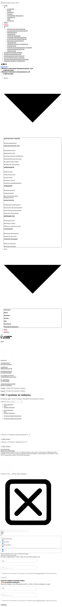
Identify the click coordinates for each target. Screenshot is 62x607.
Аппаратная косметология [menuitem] (16, 29)
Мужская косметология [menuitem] (15, 41)
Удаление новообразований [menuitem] (16, 37)
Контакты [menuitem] (10, 20)
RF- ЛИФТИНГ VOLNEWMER (5, 380)
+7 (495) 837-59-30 (8, 70)
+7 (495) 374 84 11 (5, 439)
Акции (6, 330)
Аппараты (7, 315)
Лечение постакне (9, 174)
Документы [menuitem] (11, 17)
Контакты (6, 332)
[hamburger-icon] (1, 75)
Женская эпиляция (10, 243)
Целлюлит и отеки (9, 223)
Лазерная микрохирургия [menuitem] (15, 49)
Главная (3, 388)
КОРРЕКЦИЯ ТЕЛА (9, 216)
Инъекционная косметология (13, 207)
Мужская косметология (11, 213)
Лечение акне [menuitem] (11, 46)
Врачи (6, 312)
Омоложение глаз (9, 153)
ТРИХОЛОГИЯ (8, 186)
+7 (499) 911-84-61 (8, 73)
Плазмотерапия (9, 193)
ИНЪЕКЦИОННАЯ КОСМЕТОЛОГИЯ (6, 372)
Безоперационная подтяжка (13, 159)
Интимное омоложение (11, 233)
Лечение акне (8, 171)
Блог (5, 321)
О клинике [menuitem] (10, 9)
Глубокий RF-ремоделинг (12, 164)
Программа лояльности (11, 326)
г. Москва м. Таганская (15, 71)
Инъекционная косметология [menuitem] (17, 31)
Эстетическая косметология (12, 210)
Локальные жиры (9, 220)
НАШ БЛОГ (4, 67)
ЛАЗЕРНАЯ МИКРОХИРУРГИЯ (6, 368)
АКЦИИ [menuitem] (6, 24)
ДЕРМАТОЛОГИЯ (9, 167)
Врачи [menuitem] (9, 10)
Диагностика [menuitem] (11, 51)
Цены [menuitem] (6, 22)
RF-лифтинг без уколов (11, 161)
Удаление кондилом (10, 236)
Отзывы (6, 318)
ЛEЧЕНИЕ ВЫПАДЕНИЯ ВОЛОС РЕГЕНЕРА (8, 384)
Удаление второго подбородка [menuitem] (17, 44)
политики (39, 573)
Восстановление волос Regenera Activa (11, 196)
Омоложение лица (9, 150)
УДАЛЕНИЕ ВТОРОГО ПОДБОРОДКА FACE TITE (8, 376)
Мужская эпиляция (10, 246)
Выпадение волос (9, 190)
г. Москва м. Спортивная (17, 68)
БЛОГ (2, 341)
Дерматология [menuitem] (12, 32)
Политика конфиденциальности (13, 416)
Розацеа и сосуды (9, 180)
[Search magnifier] (2, 533)
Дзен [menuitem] (8, 19)
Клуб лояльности (8, 404)
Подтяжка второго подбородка (13, 156)
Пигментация (8, 177)
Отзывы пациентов (9, 407)
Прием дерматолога (10, 143)
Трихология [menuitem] (11, 34)
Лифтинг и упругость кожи (12, 226)
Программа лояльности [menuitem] (15, 15)
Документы (7, 324)
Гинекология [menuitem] (11, 42)
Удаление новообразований (12, 183)
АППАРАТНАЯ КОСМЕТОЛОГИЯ (6, 363)
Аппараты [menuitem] (10, 12)
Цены (5, 329)
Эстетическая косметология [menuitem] (17, 39)
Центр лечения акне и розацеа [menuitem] (14, 57)
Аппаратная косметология (12, 204)
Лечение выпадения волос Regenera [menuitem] (19, 47)
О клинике (7, 309)
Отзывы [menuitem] (10, 14)
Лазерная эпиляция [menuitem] (13, 36)
